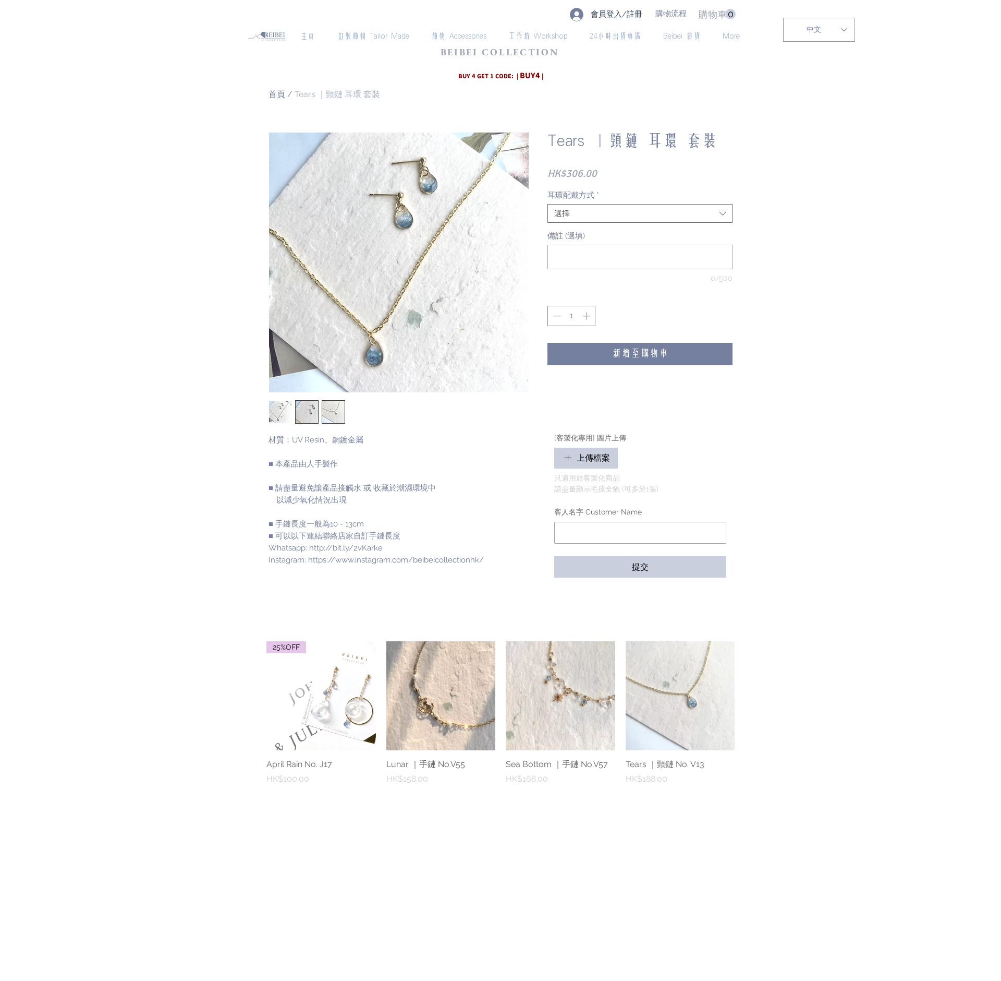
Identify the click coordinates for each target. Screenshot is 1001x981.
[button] (717, 14)
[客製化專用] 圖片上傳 (590, 438)
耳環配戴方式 (573, 195)
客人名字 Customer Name (598, 512)
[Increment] (587, 316)
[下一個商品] (749, 695)
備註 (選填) (566, 236)
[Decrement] (556, 316)
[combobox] (640, 213)
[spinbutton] (571, 316)
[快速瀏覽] (441, 696)
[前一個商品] (251, 695)
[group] (500, 719)
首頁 (276, 94)
